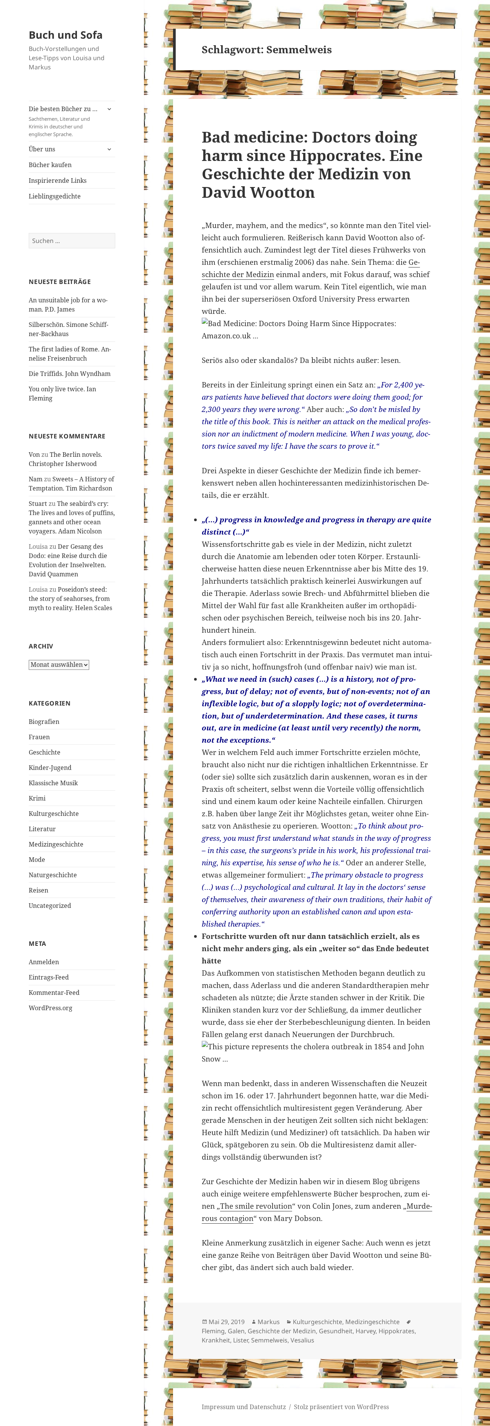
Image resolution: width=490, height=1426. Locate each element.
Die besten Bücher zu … (63, 121)
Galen (236, 1331)
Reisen (38, 890)
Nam (35, 479)
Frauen (39, 737)
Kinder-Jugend (50, 767)
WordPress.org (50, 1008)
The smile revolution (256, 1206)
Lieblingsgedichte (55, 196)
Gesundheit (336, 1331)
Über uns (42, 149)
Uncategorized (50, 905)
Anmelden (44, 962)
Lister (240, 1340)
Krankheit (216, 1340)
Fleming (213, 1331)
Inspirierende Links (58, 180)
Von (34, 454)
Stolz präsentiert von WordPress (341, 1407)
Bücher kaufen (50, 165)
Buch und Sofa (66, 35)
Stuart (38, 503)
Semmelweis (269, 1340)
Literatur (42, 829)
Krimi (37, 798)
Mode (37, 859)
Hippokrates (397, 1331)
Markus (269, 1322)
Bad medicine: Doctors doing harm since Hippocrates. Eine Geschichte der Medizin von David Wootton (312, 164)
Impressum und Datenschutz (244, 1407)
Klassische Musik (53, 783)
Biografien (44, 721)
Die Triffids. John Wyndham (70, 373)
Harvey (366, 1331)
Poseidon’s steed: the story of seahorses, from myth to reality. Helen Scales (70, 598)
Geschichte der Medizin (282, 1331)
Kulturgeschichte (54, 813)
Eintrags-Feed (49, 977)
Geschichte (44, 752)
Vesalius (302, 1340)
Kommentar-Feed (54, 992)
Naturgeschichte (53, 875)
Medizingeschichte (56, 844)
